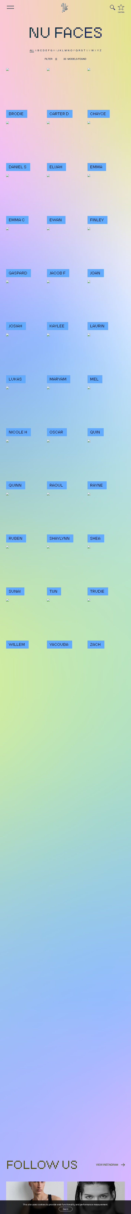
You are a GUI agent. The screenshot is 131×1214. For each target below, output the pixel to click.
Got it (65, 1209)
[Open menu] (10, 7)
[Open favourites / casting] (121, 7)
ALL (32, 50)
